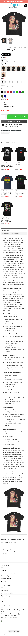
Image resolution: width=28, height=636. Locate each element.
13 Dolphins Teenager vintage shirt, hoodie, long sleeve (6, 193)
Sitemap (3, 581)
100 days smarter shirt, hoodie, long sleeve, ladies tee (20, 193)
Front (5, 102)
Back (5, 104)
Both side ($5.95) (9, 106)
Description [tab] (5, 230)
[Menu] (2, 5)
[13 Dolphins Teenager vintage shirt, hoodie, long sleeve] (7, 182)
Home (2, 47)
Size (2, 78)
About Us (3, 570)
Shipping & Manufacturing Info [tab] (10, 233)
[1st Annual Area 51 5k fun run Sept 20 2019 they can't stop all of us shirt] (7, 154)
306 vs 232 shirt (19, 164)
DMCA (3, 598)
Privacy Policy (5, 576)
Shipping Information (7, 593)
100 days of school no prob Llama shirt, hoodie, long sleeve (6, 220)
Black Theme (22, 47)
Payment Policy (5, 596)
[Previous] (3, 23)
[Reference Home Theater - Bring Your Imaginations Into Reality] (14, 5)
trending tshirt (5, 132)
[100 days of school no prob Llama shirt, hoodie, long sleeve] (7, 209)
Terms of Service (6, 578)
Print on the (4, 99)
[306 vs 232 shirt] (21, 154)
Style (3, 64)
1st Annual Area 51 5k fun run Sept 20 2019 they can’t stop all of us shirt (7, 166)
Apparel (8, 47)
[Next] (25, 23)
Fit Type (3, 57)
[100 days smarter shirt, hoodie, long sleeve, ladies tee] (21, 182)
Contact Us (4, 590)
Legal (2, 601)
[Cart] (25, 5)
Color (3, 89)
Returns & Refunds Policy (8, 573)
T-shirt (15, 47)
